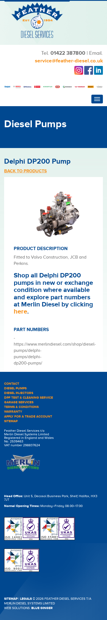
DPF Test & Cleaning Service (28, 398)
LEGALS (26, 599)
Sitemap (11, 421)
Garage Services (18, 402)
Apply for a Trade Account (28, 417)
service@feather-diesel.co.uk (69, 61)
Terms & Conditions (21, 407)
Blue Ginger (42, 608)
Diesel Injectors (18, 393)
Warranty (13, 412)
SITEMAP (11, 599)
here (20, 311)
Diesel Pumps (15, 388)
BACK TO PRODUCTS (25, 171)
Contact (11, 384)
